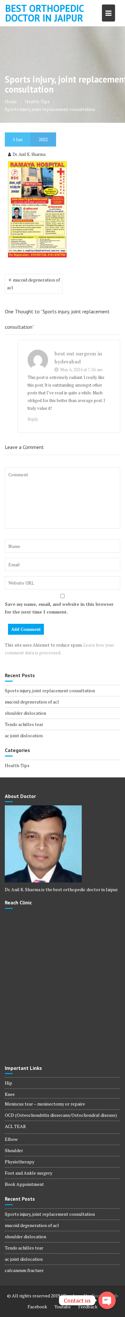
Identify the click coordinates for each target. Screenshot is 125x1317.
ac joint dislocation (24, 735)
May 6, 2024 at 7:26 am (81, 369)
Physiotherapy (19, 1162)
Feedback (87, 1307)
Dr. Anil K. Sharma (29, 154)
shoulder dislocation (25, 713)
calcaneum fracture (24, 1270)
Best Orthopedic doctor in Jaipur (44, 13)
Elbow (11, 1139)
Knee (10, 1094)
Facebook (37, 1307)
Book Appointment (24, 1184)
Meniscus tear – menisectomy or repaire (45, 1104)
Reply (33, 419)
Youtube (62, 1307)
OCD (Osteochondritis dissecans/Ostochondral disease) (61, 1115)
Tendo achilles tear (24, 724)
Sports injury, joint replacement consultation (50, 690)
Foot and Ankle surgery (28, 1173)
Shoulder (14, 1150)
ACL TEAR (15, 1126)
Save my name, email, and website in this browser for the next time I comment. (59, 608)
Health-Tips (17, 765)
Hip (8, 1083)
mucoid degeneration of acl (33, 284)
